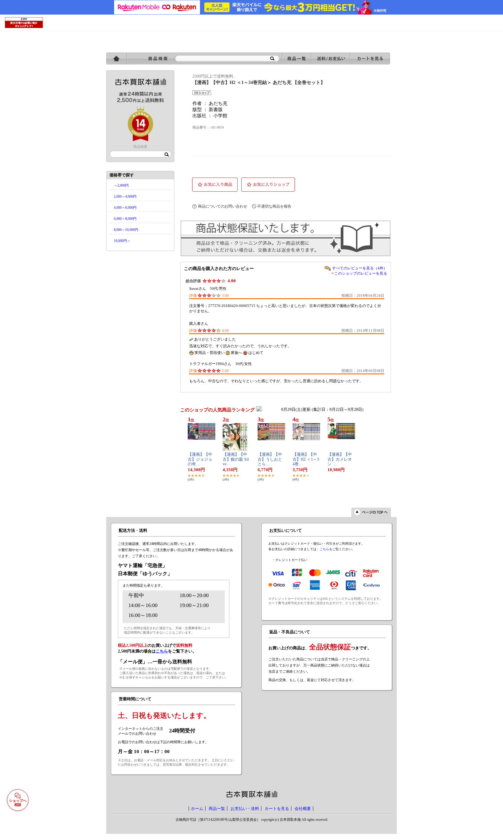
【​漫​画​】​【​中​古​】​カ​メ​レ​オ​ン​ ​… (339, 459)
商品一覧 (217, 808)
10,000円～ (122, 241)
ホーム (197, 808)
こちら (324, 549)
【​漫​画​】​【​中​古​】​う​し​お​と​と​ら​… (270, 459)
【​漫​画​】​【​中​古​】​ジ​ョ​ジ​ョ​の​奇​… (200, 459)
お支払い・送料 (245, 808)
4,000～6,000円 (125, 208)
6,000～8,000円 (125, 219)
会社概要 (303, 808)
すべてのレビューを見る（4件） (359, 268)
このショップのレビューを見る (360, 273)
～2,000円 (121, 185)
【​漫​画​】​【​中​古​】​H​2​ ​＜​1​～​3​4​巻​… (306, 459)
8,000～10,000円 (126, 230)
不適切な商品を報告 (274, 206)
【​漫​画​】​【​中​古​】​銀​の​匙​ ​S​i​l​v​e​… (236, 459)
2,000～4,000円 (125, 196)
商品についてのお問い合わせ (222, 206)
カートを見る (277, 808)
